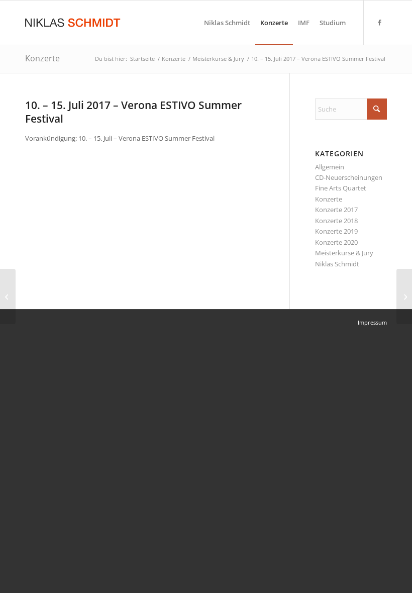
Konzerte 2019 (336, 231)
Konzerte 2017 (336, 209)
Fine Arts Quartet (340, 187)
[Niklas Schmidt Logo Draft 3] (73, 23)
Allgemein (329, 166)
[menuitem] (227, 23)
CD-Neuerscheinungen (348, 177)
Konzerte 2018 (336, 220)
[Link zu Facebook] (379, 22)
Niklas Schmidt (337, 263)
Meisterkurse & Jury (344, 252)
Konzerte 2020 (336, 242)
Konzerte (42, 58)
